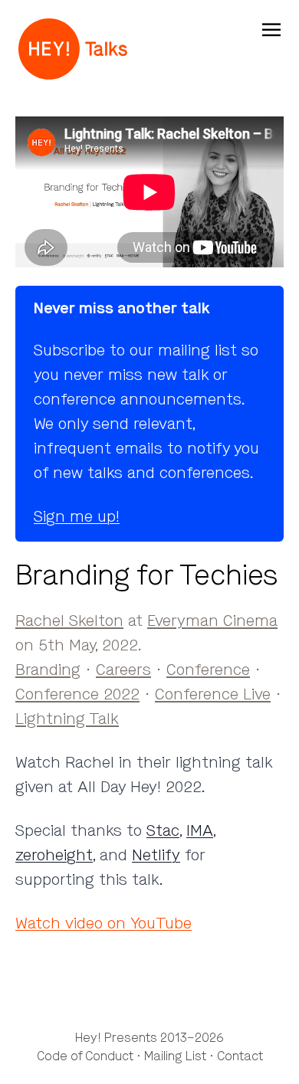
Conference (208, 670)
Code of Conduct (85, 1056)
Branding (47, 670)
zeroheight (54, 855)
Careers (123, 670)
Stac (162, 830)
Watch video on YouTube (103, 923)
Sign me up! (77, 516)
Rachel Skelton (69, 621)
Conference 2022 (77, 694)
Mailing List (175, 1056)
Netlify (156, 855)
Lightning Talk (67, 719)
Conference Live (213, 694)
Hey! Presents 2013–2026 (149, 1038)
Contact (240, 1056)
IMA (199, 830)
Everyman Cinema (212, 621)
